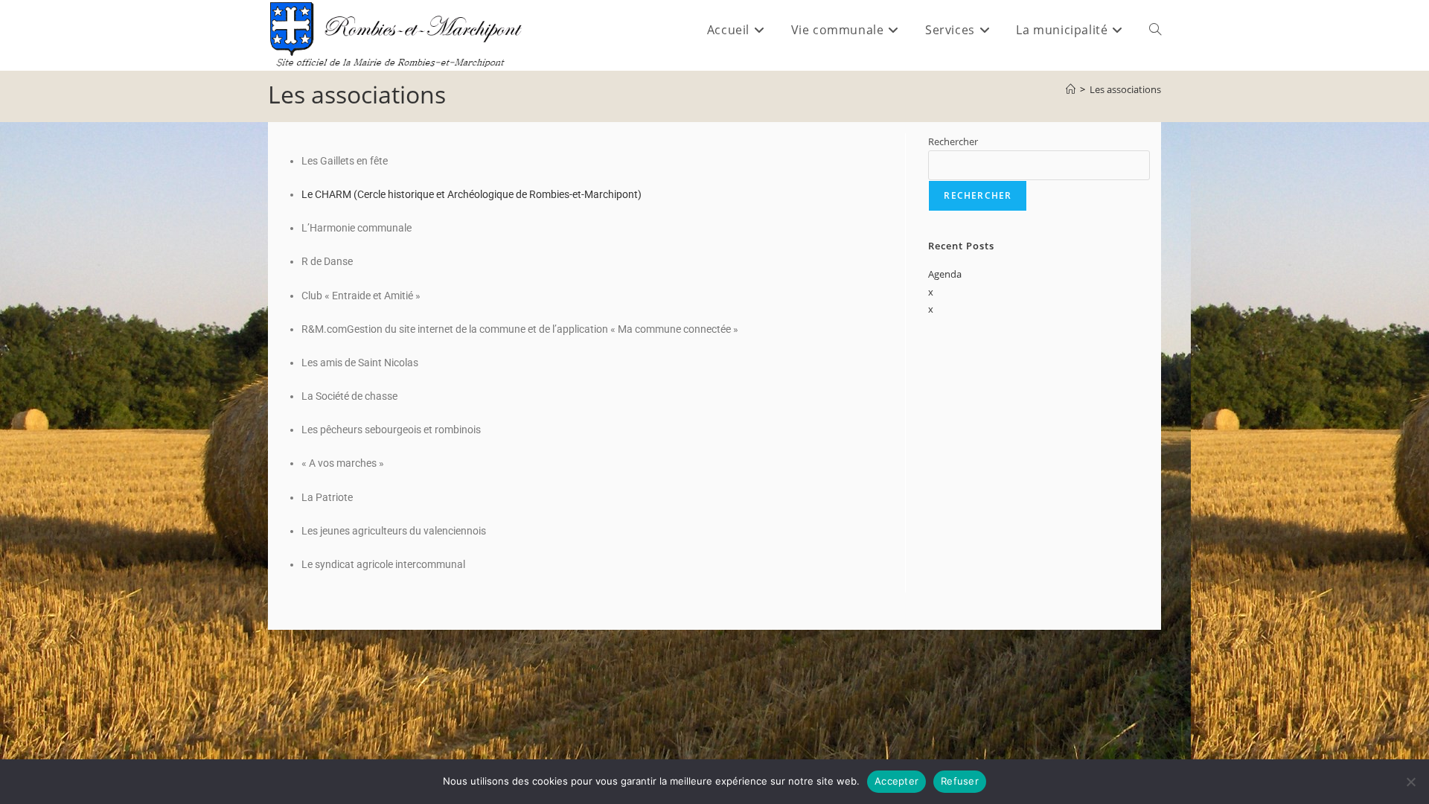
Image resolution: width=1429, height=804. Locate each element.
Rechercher (953, 141)
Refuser (960, 781)
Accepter (896, 781)
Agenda (945, 274)
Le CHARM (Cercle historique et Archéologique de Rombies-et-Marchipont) (471, 194)
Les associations (1125, 89)
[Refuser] (1410, 781)
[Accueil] (1070, 89)
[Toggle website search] (1155, 30)
